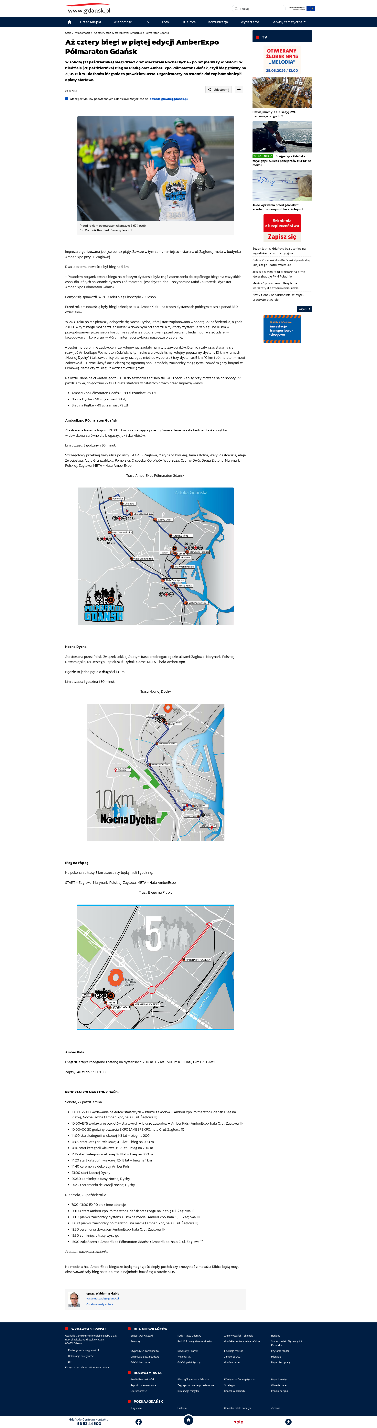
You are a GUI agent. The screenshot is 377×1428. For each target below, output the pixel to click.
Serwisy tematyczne (287, 22)
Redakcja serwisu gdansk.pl (83, 1350)
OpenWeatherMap (100, 1367)
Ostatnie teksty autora (99, 1304)
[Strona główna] (69, 22)
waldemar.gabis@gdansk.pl (102, 1299)
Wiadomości (82, 33)
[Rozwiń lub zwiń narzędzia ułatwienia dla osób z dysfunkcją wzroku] (288, 1422)
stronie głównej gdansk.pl (169, 98)
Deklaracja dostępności (81, 1356)
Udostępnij (221, 89)
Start (68, 33)
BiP (70, 1362)
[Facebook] (138, 1422)
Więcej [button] (303, 309)
